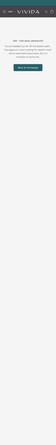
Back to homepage (28, 67)
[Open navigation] (4, 11)
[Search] (46, 11)
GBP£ (10, 12)
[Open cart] (52, 11)
